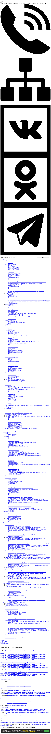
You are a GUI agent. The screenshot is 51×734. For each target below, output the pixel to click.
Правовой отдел (11, 461)
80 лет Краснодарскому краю (14, 390)
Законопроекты (8, 610)
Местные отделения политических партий (17, 343)
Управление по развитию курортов (15, 451)
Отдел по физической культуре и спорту (16, 465)
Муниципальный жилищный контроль (13, 537)
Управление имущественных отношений (16, 447)
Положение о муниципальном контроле (16, 553)
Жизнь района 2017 (12, 399)
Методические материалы (13, 514)
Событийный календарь (13, 303)
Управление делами (12, 457)
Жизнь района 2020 (12, 400)
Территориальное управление (14, 474)
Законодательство (11, 340)
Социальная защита (12, 311)
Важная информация (12, 296)
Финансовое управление (13, 437)
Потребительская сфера (10, 320)
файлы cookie (24, 730)
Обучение (10, 349)
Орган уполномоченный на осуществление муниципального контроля (23, 555)
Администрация (6, 432)
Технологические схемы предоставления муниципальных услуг (21, 619)
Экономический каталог (13, 274)
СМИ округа (8, 324)
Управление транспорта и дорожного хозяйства (18, 454)
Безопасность (8, 408)
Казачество (7, 372)
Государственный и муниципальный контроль (13, 522)
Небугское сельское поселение (14, 422)
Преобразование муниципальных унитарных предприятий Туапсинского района (22, 596)
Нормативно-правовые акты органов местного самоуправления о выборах (24, 341)
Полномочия (8, 476)
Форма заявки (11, 521)
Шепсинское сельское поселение (15, 423)
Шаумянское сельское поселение (15, 426)
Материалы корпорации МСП (14, 592)
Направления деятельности (11, 478)
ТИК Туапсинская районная (11, 336)
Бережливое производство (13, 286)
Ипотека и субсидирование (14, 275)
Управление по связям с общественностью (17, 459)
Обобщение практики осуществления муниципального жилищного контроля (24, 541)
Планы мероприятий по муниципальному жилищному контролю (22, 549)
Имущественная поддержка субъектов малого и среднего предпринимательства (22, 590)
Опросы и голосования (13, 297)
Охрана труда (11, 510)
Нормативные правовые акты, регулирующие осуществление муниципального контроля (27, 529)
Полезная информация (10, 384)
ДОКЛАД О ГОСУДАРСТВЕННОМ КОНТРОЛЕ (18, 575)
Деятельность (11, 272)
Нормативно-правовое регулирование (13, 518)
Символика (10, 263)
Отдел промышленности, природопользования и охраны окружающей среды (24, 455)
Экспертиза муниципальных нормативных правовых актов (20, 488)
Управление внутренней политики (15, 471)
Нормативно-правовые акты (14, 591)
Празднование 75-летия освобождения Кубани (18, 389)
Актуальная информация (10, 264)
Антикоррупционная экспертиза (15, 624)
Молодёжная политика (13, 310)
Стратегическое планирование (14, 273)
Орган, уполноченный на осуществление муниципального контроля (22, 531)
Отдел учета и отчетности (13, 470)
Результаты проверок (12, 491)
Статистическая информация (14, 492)
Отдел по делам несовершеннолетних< (16, 445)
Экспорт (10, 289)
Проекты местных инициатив (11, 429)
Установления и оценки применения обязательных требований (21, 508)
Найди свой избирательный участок (15, 351)
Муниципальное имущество (9, 583)
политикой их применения (30, 731)
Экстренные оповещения (13, 267)
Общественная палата (10, 330)
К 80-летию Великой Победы (14, 269)
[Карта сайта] (25, 53)
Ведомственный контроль (13, 517)
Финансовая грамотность (13, 277)
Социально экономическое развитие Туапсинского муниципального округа (24, 278)
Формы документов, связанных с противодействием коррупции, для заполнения (25, 626)
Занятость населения (12, 312)
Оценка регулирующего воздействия (16, 487)
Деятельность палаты (12, 333)
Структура (7, 436)
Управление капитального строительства (16, 448)
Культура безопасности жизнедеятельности (14, 379)
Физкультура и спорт (12, 308)
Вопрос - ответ (11, 594)
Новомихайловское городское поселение (16, 418)
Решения (10, 342)
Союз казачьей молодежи (13, 376)
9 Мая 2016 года (11, 392)
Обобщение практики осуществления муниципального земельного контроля (24, 530)
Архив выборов (11, 348)
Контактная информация (13, 334)
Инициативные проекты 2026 (14, 431)
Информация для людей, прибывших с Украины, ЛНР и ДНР (18, 413)
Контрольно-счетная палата (11, 325)
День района (10, 398)
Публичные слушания (10, 606)
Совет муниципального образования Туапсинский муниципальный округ (21, 335)
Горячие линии (3, 718)
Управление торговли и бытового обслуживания (18, 452)
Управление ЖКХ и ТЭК (13, 450)
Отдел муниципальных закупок (14, 456)
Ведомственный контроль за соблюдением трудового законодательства (23, 502)
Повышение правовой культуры (15, 350)
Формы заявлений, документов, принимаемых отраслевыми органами (23, 489)
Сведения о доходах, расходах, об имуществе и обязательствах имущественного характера (27, 628)
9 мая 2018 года (11, 395)
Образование (10, 305)
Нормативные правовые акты (14, 516)
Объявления (10, 331)
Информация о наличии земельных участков (14, 595)
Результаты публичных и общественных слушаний (16, 604)
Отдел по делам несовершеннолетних (16, 314)
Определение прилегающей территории (16, 322)
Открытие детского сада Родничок (15, 396)
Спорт (9, 403)
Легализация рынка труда (13, 287)
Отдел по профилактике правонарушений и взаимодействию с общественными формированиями (29, 464)
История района (11, 261)
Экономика (7, 270)
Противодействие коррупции (11, 620)
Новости (10, 265)
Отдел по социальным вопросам (15, 466)
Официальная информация (13, 268)
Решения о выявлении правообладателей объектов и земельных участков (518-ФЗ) (25, 509)
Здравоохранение (11, 306)
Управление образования (13, 441)
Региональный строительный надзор (13, 568)
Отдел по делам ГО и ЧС (13, 463)
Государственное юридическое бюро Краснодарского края (20, 381)
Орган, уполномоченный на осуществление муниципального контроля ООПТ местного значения (29, 563)
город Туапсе (11, 417)
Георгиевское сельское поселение (15, 425)
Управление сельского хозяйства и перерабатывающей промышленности (23, 453)
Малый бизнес (11, 276)
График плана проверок (13, 513)
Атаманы (10, 373)
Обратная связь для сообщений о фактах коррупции (19, 632)
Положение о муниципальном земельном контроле (19, 526)
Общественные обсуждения (11, 523)
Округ (4, 259)
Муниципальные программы (14, 281)
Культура (10, 307)
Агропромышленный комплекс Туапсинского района (19, 506)
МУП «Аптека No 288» (13, 598)
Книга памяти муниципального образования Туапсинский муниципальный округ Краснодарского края (27, 416)
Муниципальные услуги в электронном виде (17, 617)
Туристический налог (12, 298)
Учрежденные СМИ (12, 495)
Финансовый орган (12, 479)
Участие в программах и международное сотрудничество (20, 497)
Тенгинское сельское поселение (14, 420)
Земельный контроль (9, 525)
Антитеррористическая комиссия (15, 409)
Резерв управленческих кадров (14, 485)
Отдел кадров (11, 460)
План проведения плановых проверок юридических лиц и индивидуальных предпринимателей (28, 532)
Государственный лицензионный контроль (14, 576)
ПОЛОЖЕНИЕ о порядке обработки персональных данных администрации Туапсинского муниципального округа (25, 722)
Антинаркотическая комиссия (14, 410)
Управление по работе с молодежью (15, 443)
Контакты (10, 329)
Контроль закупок (9, 512)
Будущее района (11, 397)
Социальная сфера (9, 304)
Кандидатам (10, 354)
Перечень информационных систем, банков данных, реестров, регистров (21, 635)
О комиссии (10, 358)
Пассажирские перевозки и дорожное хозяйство (18, 503)
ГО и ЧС (10, 480)
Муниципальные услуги (13, 616)
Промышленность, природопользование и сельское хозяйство (21, 507)
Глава (6, 433)
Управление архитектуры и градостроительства (18, 446)
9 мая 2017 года (11, 394)
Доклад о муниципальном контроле (15, 536)
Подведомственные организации (15, 494)
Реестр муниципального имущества (13, 586)
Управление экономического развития (16, 438)
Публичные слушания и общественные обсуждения (14, 602)
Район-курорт (11, 401)
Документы (10, 294)
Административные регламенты (15, 613)
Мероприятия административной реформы (17, 615)
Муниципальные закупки (8, 511)
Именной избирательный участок (15, 352)
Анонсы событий (11, 266)
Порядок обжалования (10, 634)
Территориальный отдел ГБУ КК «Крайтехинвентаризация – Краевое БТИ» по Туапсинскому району (27, 584)
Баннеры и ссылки (12, 345)
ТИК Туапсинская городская (11, 357)
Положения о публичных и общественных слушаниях (16, 605)
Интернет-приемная (12, 434)
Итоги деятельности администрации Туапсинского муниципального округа (24, 279)
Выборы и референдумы (13, 347)
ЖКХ (9, 504)
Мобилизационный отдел (13, 469)
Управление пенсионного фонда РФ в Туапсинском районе (20, 315)
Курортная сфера (9, 293)
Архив (9, 520)
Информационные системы (14, 493)
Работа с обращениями (13, 339)
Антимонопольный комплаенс (14, 490)
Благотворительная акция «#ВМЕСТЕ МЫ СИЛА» (16, 414)
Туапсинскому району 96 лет (14, 391)
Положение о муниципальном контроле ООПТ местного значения (22, 560)
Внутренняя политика (12, 482)
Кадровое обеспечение (13, 484)
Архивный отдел (11, 483)
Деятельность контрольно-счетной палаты (17, 328)
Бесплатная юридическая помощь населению (15, 380)
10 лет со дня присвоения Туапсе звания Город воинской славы (21, 387)
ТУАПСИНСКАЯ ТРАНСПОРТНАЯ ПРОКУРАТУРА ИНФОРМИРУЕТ (21, 428)
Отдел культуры (11, 444)
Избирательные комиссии (13, 344)
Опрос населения (11, 435)
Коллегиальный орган (12, 593)
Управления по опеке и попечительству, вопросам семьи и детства (22, 313)
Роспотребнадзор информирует (12, 415)
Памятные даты (11, 386)
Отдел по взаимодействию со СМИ (15, 462)
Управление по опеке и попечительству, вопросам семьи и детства (22, 442)
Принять (46, 730)
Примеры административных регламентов (17, 612)
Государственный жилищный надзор (13, 569)
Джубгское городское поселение (15, 419)
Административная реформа (11, 611)
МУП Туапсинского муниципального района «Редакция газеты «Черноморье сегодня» (26, 597)
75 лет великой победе (12, 388)
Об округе (7, 260)
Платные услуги (11, 285)
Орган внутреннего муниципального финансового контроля (21, 439)
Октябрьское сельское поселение (15, 427)
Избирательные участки (13, 369)
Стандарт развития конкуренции (15, 284)
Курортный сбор (11, 295)
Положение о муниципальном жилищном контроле (19, 548)
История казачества (12, 375)
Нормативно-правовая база (13, 326)
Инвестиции (10, 288)
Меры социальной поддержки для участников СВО (19, 316)
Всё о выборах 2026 (12, 356)
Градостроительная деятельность (15, 481)
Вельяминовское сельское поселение (16, 424)
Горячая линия (8, 404)
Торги (6, 585)
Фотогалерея (8, 385)
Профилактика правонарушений (15, 411)
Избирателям (10, 353)
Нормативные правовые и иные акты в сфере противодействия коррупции (24, 623)
